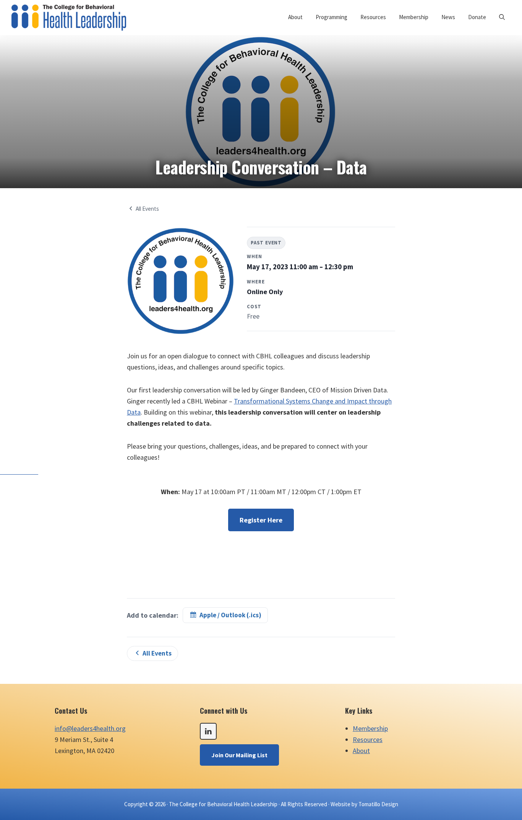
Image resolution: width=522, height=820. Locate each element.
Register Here (261, 520)
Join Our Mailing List (239, 755)
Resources (368, 739)
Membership (370, 728)
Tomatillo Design (378, 804)
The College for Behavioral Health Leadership (223, 804)
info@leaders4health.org (90, 728)
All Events (147, 208)
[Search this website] (502, 17)
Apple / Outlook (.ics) (230, 615)
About (361, 750)
